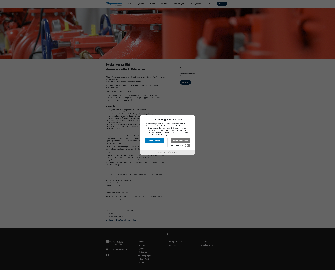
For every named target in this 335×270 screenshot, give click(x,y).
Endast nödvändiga (180, 140)
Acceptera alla (154, 140)
